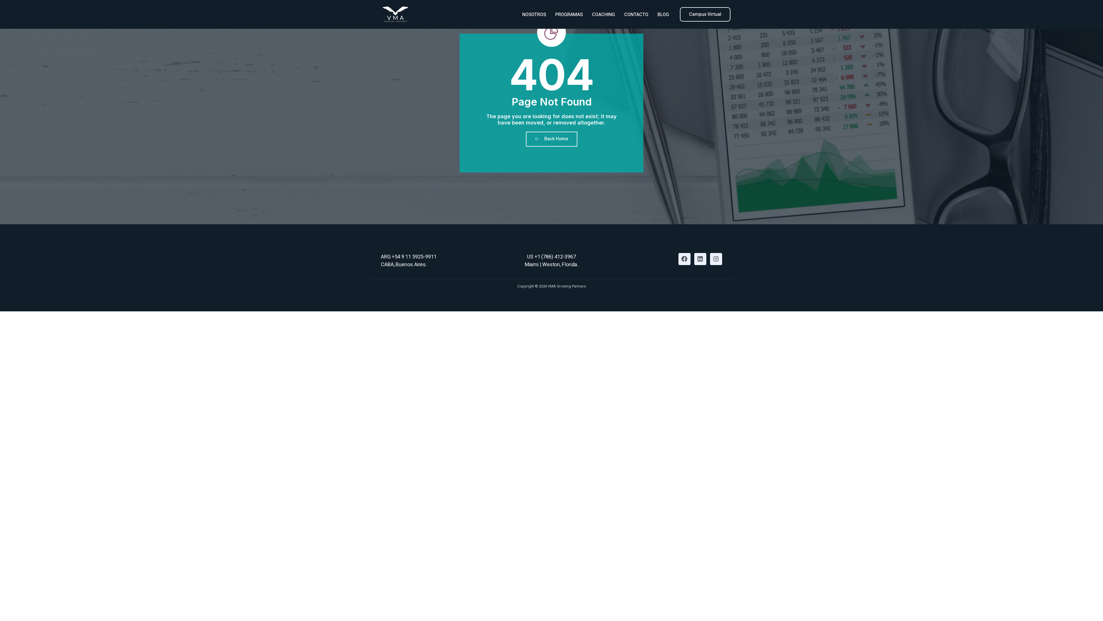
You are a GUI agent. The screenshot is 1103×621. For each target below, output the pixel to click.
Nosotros (534, 14)
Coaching (603, 14)
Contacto (636, 14)
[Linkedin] (700, 259)
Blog (663, 14)
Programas (569, 14)
